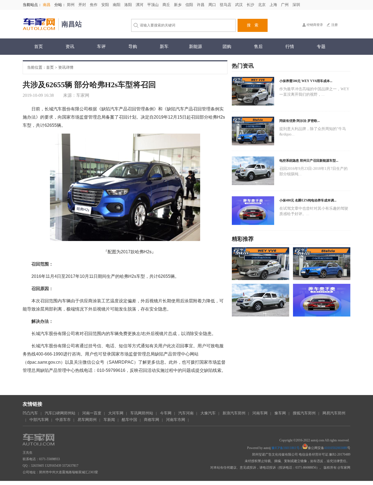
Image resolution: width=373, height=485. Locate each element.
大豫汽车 (208, 413)
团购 (227, 46)
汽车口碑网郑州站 (60, 413)
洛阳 (128, 5)
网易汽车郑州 (333, 413)
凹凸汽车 (30, 413)
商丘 (166, 5)
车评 (101, 46)
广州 (285, 5)
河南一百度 (91, 413)
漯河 (140, 5)
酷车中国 (129, 420)
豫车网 (280, 413)
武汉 (239, 5)
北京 (262, 5)
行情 (289, 46)
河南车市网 (175, 420)
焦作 (94, 5)
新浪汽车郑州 (234, 413)
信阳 (189, 5)
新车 (164, 46)
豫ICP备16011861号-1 (286, 448)
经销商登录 (315, 25)
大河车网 (115, 413)
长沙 (251, 5)
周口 (212, 5)
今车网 (165, 413)
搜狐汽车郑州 (304, 413)
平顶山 (153, 5)
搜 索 (252, 25)
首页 (38, 46)
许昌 (201, 5)
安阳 (105, 5)
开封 (82, 5)
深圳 (296, 5)
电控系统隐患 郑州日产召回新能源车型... (308, 160)
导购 (132, 46)
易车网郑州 (87, 420)
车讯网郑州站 (141, 413)
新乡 (178, 5)
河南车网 (260, 413)
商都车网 (151, 420)
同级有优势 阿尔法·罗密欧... (299, 121)
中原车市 (63, 420)
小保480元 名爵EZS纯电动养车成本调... (307, 200)
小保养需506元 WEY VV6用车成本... (305, 81)
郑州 (71, 5)
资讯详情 (65, 67)
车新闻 (109, 420)
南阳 (117, 5)
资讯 (70, 46)
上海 (274, 5)
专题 (321, 46)
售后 (258, 46)
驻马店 (226, 5)
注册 (334, 25)
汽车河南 (186, 413)
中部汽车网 (39, 420)
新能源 (195, 46)
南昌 (47, 5)
